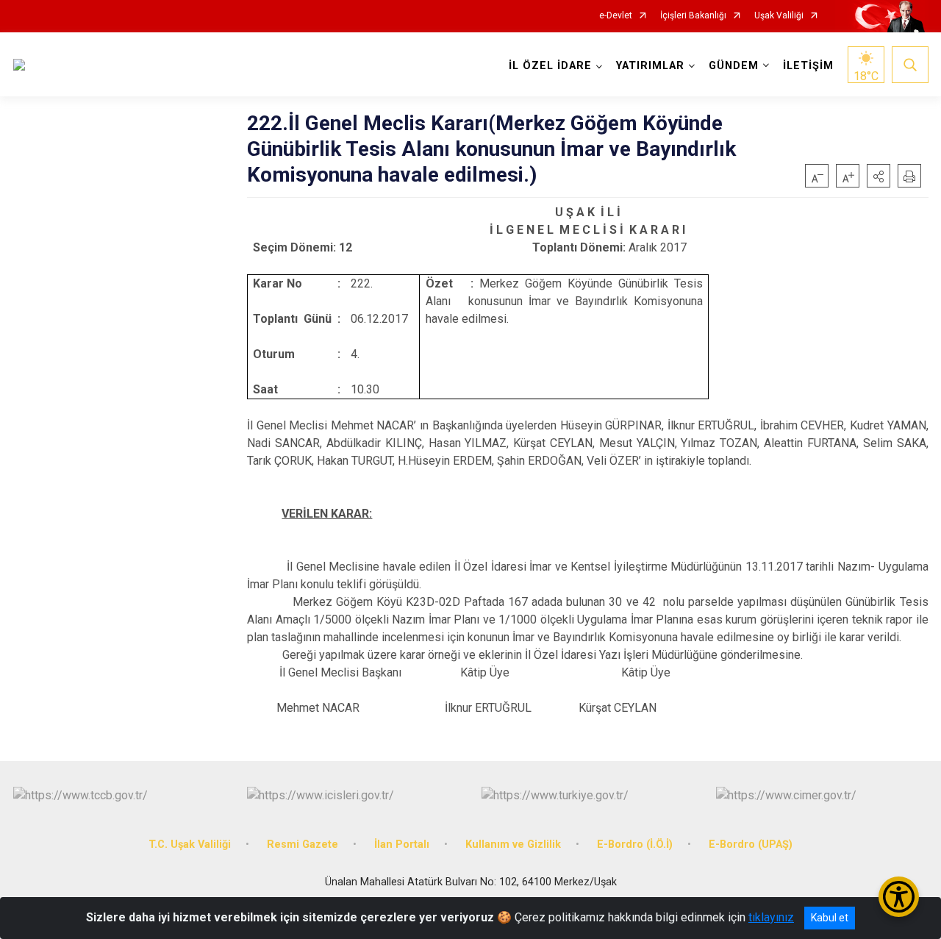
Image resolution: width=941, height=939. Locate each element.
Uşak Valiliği (779, 16)
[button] (878, 176)
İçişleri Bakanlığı (693, 16)
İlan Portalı (401, 844)
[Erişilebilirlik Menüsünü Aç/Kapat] (899, 896)
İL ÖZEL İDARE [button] (550, 66)
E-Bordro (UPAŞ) (750, 844)
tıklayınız (771, 917)
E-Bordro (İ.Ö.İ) (635, 844)
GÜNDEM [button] (734, 66)
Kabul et (829, 918)
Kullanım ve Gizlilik (513, 844)
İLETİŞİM (808, 66)
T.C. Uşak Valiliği (190, 844)
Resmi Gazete (302, 844)
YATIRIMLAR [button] (650, 66)
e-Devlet (615, 16)
